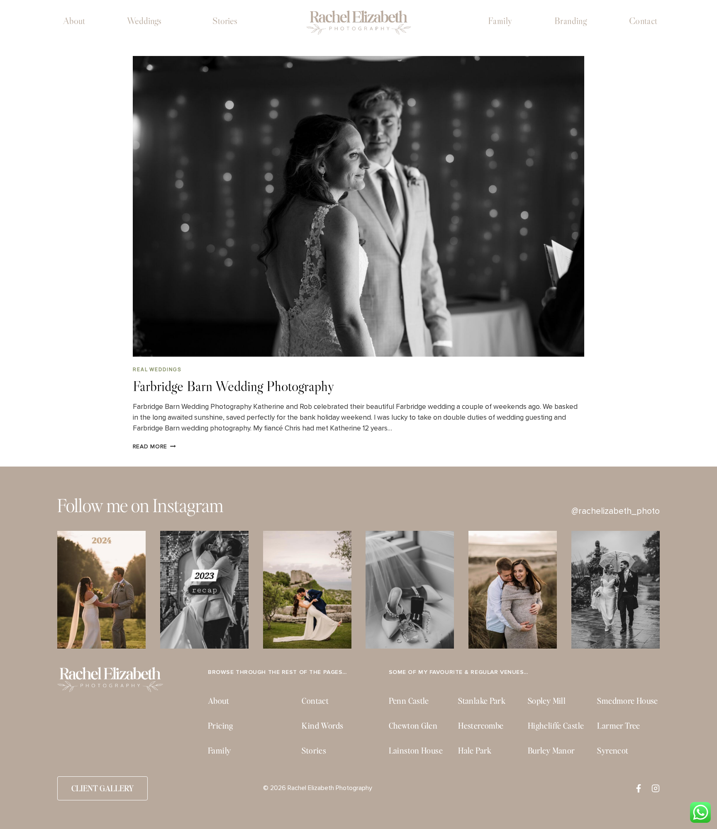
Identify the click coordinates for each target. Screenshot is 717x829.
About (74, 21)
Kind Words (322, 725)
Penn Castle (409, 700)
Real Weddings (157, 369)
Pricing (220, 725)
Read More (154, 446)
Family (500, 21)
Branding (570, 21)
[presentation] (359, 206)
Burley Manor (551, 750)
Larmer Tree (618, 725)
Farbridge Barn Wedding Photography (233, 386)
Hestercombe (480, 725)
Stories (224, 21)
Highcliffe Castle (556, 725)
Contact (643, 21)
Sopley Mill (547, 700)
